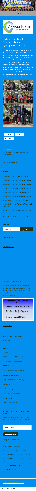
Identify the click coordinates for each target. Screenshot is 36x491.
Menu (19, 13)
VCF (16, 36)
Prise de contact (8, 237)
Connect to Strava (8, 247)
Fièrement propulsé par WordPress (13, 483)
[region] (18, 309)
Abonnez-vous (10, 434)
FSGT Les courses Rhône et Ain (13, 357)
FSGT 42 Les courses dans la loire (14, 366)
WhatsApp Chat (11, 488)
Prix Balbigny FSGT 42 (21, 176)
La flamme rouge (8, 389)
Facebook (7, 326)
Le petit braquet (7, 398)
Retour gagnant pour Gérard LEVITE (14, 451)
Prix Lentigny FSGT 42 (22, 192)
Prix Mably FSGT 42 (21, 200)
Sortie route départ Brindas (22, 180)
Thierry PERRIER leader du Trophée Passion (17, 455)
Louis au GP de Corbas (10, 469)
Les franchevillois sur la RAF (12, 465)
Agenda (6, 171)
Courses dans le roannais (11, 375)
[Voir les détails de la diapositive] (18, 309)
